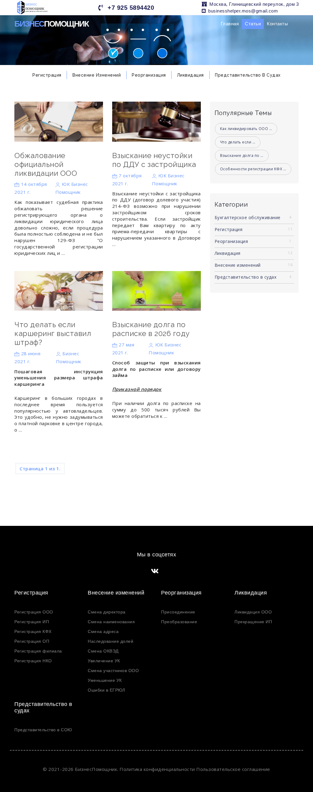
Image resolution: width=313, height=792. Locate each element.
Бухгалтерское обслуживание (253, 217)
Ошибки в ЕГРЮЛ (106, 690)
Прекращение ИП (253, 621)
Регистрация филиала (38, 651)
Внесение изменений (96, 75)
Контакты (277, 23)
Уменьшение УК (105, 680)
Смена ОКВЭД (103, 651)
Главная (230, 23)
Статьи (253, 23)
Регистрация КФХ (33, 631)
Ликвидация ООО (253, 611)
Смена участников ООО (113, 670)
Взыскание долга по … (241, 155)
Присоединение (178, 611)
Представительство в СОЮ (43, 729)
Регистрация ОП (31, 641)
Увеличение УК (104, 660)
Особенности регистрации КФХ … (253, 169)
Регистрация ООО (33, 611)
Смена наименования (111, 621)
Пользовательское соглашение (233, 769)
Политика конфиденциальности (157, 769)
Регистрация (46, 75)
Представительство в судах (248, 75)
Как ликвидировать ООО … (246, 128)
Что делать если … (238, 142)
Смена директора (107, 611)
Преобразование (179, 621)
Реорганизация (149, 75)
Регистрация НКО (33, 660)
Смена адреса (103, 631)
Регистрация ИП (31, 621)
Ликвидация (190, 75)
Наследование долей (110, 641)
